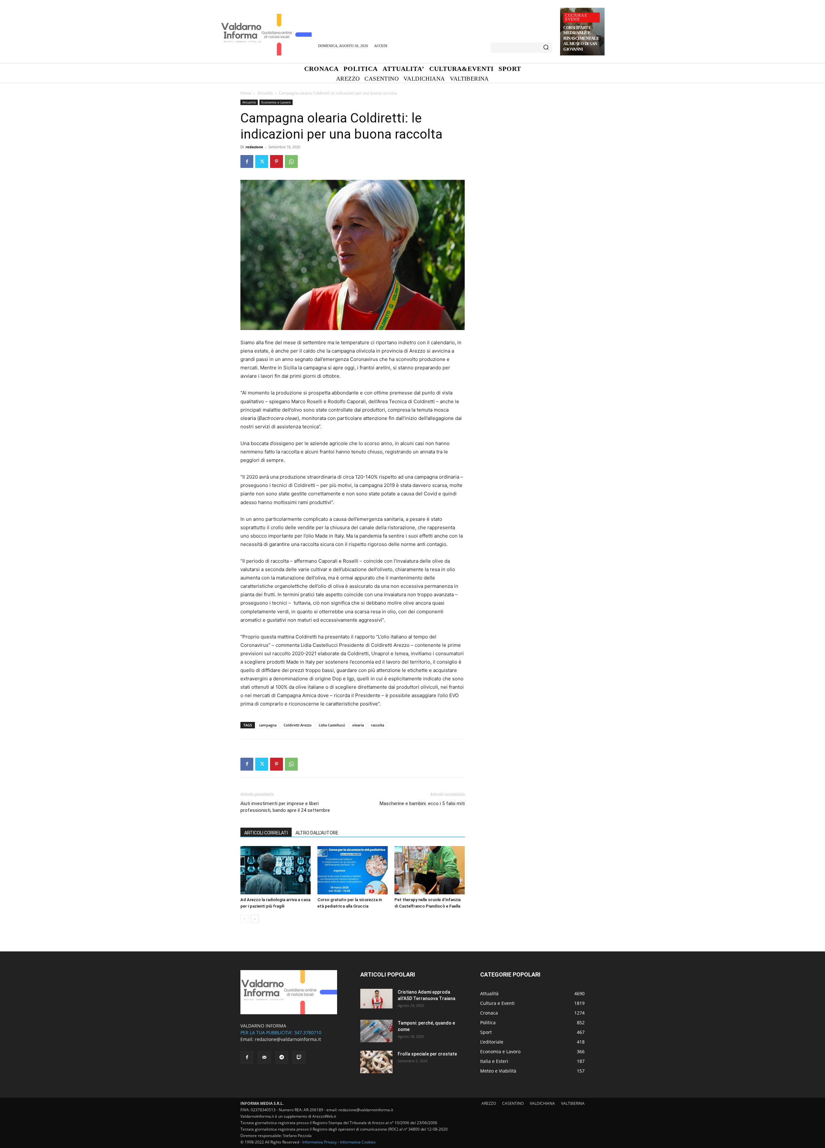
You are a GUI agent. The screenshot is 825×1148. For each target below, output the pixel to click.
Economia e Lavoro (276, 102)
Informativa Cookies (358, 1142)
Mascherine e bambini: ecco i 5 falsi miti (422, 803)
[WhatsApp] (291, 161)
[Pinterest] (276, 161)
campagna (268, 725)
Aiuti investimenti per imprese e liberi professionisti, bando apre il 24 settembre (285, 807)
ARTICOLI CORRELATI (266, 832)
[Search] (546, 48)
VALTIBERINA (573, 1103)
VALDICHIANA (542, 1103)
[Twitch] (299, 1057)
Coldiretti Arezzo (298, 725)
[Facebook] (246, 161)
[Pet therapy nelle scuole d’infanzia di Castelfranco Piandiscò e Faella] (429, 870)
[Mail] (264, 1057)
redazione (254, 146)
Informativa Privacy (319, 1142)
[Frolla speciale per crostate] (376, 1062)
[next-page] (255, 919)
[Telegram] (281, 1057)
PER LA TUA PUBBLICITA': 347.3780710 (280, 1032)
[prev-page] (244, 919)
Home (245, 93)
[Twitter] (261, 161)
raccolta (377, 725)
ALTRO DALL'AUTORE (317, 832)
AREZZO (488, 1103)
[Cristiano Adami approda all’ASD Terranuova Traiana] (376, 999)
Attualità (265, 93)
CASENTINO (513, 1103)
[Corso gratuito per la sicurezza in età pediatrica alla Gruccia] (352, 870)
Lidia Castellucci (332, 725)
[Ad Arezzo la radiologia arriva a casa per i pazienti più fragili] (275, 870)
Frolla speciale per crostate (427, 1053)
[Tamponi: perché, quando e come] (376, 1031)
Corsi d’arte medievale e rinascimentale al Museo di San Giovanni (581, 38)
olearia (358, 725)
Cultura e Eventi (576, 17)
